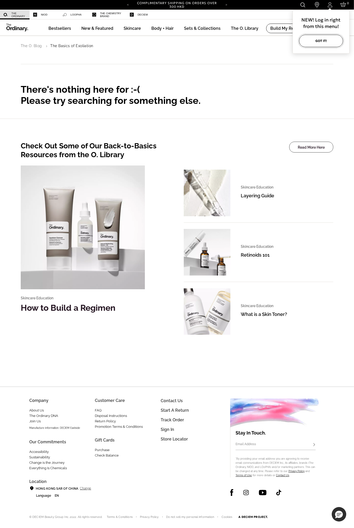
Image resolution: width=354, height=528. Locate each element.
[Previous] (127, 4)
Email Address (246, 444)
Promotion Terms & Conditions (119, 427)
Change (85, 488)
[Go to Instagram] (246, 492)
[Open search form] (302, 5)
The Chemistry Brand (110, 15)
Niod (44, 14)
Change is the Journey (47, 463)
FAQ (98, 410)
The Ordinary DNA (43, 416)
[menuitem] (15, 14)
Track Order (172, 419)
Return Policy (105, 421)
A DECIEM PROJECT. (253, 517)
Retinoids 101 (255, 255)
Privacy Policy (296, 471)
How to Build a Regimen (68, 308)
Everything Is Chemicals (48, 468)
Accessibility (39, 452)
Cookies (227, 517)
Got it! (321, 41)
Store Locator (174, 439)
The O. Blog (31, 46)
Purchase (102, 450)
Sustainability (39, 457)
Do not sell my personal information (190, 517)
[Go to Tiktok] (278, 492)
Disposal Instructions (111, 416)
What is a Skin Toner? (264, 314)
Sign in (167, 429)
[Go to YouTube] (262, 492)
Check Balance (107, 455)
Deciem (143, 14)
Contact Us (282, 475)
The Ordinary (18, 15)
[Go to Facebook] (231, 492)
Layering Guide (257, 195)
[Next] (226, 4)
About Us (36, 410)
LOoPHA (76, 14)
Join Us (35, 421)
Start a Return (175, 410)
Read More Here (311, 147)
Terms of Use (244, 475)
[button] (97, 28)
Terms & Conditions (120, 517)
